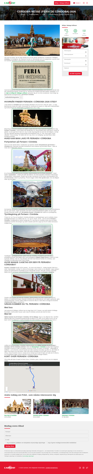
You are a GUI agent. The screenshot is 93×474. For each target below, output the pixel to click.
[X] (87, 467)
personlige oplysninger (28, 456)
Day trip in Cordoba (10, 415)
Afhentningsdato (67, 50)
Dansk (77, 3)
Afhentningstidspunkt (68, 54)
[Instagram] (84, 467)
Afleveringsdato (67, 59)
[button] (17, 409)
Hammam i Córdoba (68, 415)
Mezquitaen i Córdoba (39, 347)
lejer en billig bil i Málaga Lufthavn (16, 93)
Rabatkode (66, 68)
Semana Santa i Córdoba (41, 415)
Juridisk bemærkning (52, 467)
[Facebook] (80, 467)
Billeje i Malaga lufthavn (62, 3)
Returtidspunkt (67, 63)
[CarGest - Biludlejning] (9, 5)
